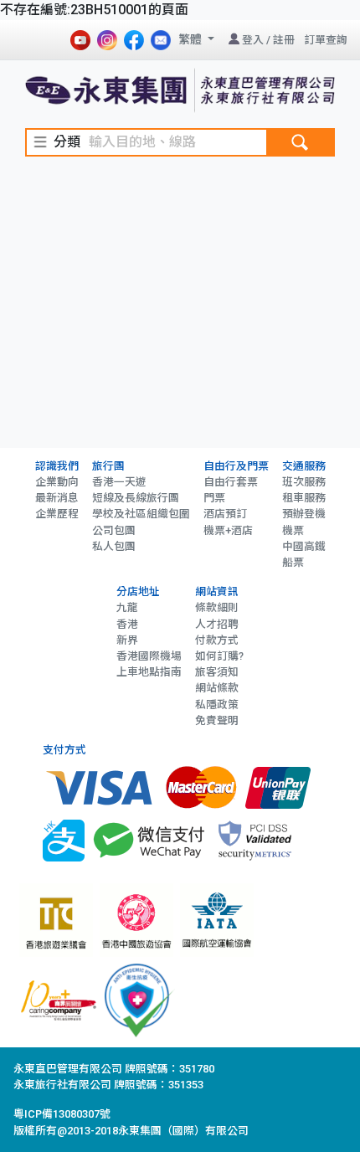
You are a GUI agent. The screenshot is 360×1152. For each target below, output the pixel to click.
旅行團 (108, 466)
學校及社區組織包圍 (141, 513)
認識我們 (57, 466)
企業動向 (57, 482)
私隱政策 (217, 704)
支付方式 (64, 749)
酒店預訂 (225, 513)
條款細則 (217, 607)
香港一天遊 (119, 482)
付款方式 (217, 640)
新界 (127, 640)
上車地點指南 (149, 672)
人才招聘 (217, 624)
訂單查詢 (325, 39)
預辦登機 (304, 513)
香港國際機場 (149, 656)
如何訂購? (219, 656)
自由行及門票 (236, 466)
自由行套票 (230, 482)
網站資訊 (217, 591)
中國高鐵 (304, 546)
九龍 (127, 607)
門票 (214, 497)
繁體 (191, 39)
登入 (253, 39)
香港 (127, 624)
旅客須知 (217, 672)
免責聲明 (217, 720)
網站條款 (217, 687)
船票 (293, 562)
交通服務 (304, 466)
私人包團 (114, 546)
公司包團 (114, 530)
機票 (293, 530)
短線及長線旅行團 (135, 497)
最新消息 (57, 497)
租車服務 (304, 497)
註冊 (284, 39)
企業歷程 (57, 513)
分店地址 (138, 591)
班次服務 (304, 482)
